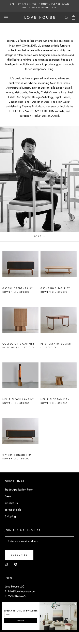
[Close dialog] (75, 604)
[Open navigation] (6, 17)
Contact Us (11, 503)
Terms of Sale (13, 510)
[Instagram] (6, 564)
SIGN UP (20, 620)
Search (9, 496)
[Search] (66, 17)
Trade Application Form (19, 489)
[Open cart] (73, 17)
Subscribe (19, 555)
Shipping (10, 516)
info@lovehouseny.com (21, 591)
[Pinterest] (15, 564)
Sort (38, 236)
